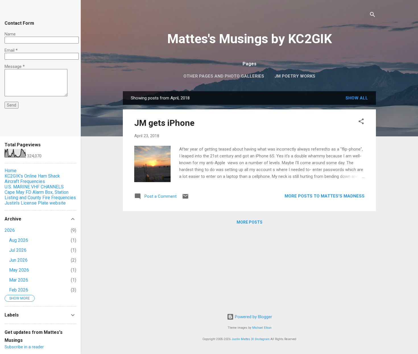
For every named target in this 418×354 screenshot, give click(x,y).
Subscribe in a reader (24, 346)
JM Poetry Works (294, 76)
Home (10, 170)
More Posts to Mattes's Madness (325, 196)
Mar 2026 (18, 280)
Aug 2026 (18, 240)
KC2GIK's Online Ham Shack (32, 176)
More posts (249, 222)
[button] (361, 122)
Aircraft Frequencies (25, 181)
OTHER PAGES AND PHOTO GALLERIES (223, 76)
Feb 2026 (18, 290)
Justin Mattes (240, 339)
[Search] (372, 15)
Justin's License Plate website (35, 203)
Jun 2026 (18, 260)
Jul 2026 (17, 250)
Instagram (263, 339)
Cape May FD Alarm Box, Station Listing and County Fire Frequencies (40, 195)
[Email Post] (185, 198)
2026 (10, 230)
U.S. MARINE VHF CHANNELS (34, 187)
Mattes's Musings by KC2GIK (249, 38)
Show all (356, 98)
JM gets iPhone (164, 123)
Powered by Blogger (253, 316)
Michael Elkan (262, 328)
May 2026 (19, 270)
